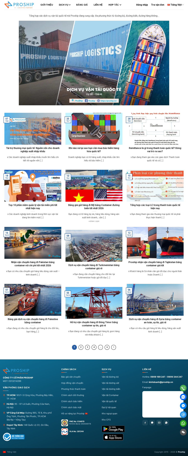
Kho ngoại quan (109, 413)
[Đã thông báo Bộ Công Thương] (14, 437)
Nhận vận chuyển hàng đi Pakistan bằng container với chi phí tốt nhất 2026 (32, 264)
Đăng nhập (142, 4)
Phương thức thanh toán (73, 389)
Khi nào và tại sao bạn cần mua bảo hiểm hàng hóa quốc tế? (94, 150)
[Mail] (183, 414)
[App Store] (119, 437)
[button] (79, 370)
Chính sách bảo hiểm (71, 401)
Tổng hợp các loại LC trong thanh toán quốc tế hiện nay (155, 207)
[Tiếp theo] (113, 347)
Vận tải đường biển (111, 389)
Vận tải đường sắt (110, 383)
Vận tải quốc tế (109, 401)
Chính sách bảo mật (71, 407)
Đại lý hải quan (109, 407)
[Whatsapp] (166, 422)
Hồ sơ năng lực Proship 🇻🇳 (74, 413)
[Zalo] (152, 422)
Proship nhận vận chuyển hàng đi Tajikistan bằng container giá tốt (155, 264)
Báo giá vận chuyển (70, 377)
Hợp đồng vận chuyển (72, 383)
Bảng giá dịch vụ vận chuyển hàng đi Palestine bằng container (33, 321)
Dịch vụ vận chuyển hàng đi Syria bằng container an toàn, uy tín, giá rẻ (155, 321)
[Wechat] (183, 432)
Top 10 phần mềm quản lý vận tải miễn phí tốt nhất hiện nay (32, 207)
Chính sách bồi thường (72, 395)
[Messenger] (183, 405)
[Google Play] (119, 428)
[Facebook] (145, 422)
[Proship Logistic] (19, 4)
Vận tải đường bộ (110, 377)
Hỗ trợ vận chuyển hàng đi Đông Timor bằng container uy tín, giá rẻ (94, 324)
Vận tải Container (110, 395)
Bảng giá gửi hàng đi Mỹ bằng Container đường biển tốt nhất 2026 (94, 207)
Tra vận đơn (157, 4)
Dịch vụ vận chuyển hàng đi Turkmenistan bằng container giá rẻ (93, 267)
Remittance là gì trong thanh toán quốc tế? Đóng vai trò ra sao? (155, 150)
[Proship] (29, 371)
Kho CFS (106, 419)
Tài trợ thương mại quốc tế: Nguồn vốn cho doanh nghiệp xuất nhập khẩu (32, 150)
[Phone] (183, 388)
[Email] (159, 422)
